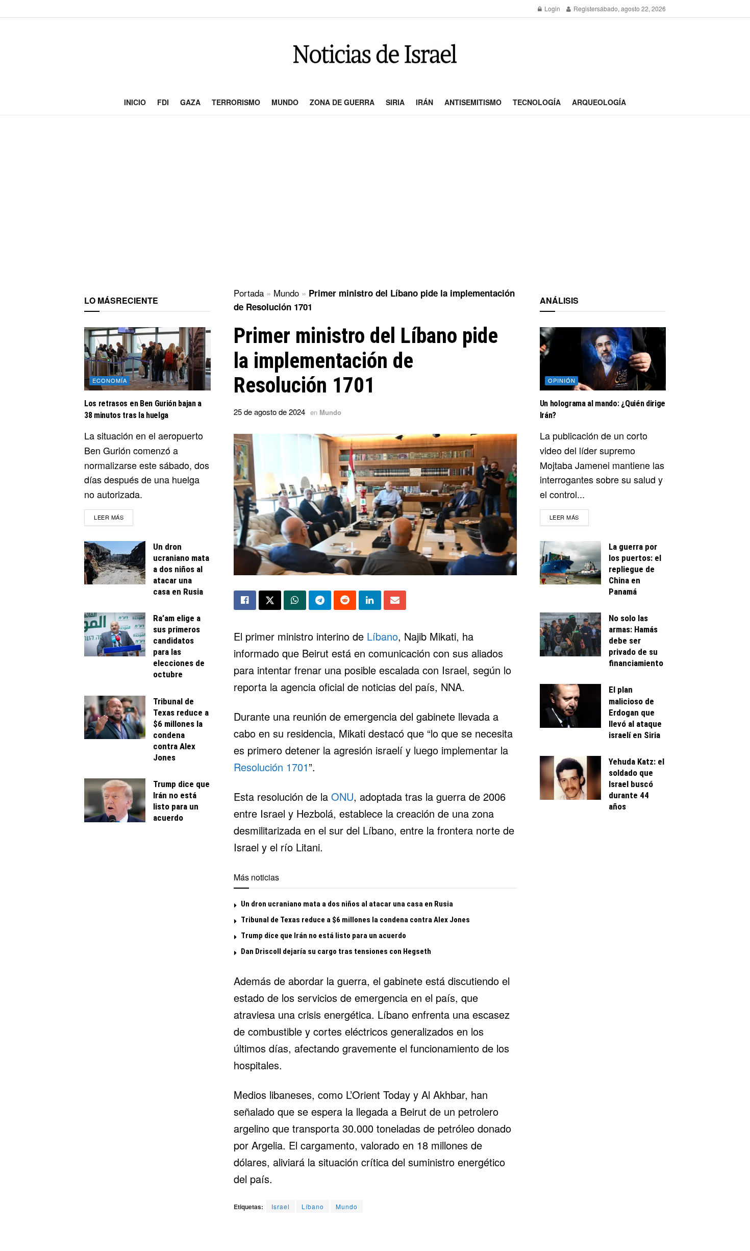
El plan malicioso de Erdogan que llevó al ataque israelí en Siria (635, 712)
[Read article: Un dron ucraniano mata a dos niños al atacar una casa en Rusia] (114, 563)
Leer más (113, 516)
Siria (395, 102)
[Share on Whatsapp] (295, 600)
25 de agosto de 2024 (269, 411)
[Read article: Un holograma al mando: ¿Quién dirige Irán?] (603, 358)
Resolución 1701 (271, 766)
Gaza (190, 102)
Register (584, 8)
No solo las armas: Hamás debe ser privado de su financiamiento (636, 640)
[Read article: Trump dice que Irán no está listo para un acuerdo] (114, 800)
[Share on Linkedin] (370, 600)
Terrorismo (236, 102)
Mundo (284, 102)
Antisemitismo (473, 102)
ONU (342, 796)
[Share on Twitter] (270, 600)
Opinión (562, 380)
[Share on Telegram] (320, 600)
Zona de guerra (342, 102)
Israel (280, 1206)
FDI (163, 102)
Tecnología (537, 102)
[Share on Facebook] (245, 600)
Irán (424, 102)
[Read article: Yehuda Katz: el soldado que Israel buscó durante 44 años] (570, 778)
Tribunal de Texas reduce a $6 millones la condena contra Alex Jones (355, 919)
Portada (249, 292)
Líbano (382, 636)
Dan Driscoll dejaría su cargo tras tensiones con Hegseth (336, 951)
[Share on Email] (395, 600)
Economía (109, 380)
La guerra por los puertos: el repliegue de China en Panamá (635, 569)
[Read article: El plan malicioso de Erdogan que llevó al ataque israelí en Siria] (570, 706)
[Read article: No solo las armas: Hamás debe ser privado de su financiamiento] (570, 634)
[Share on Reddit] (345, 600)
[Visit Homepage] (375, 54)
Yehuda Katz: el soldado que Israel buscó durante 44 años (636, 784)
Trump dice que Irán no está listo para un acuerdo (323, 935)
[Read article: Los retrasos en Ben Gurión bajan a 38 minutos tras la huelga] (147, 358)
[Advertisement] (375, 202)
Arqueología (599, 102)
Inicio (135, 102)
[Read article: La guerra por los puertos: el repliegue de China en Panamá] (570, 563)
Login (551, 8)
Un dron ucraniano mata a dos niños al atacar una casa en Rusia (347, 904)
